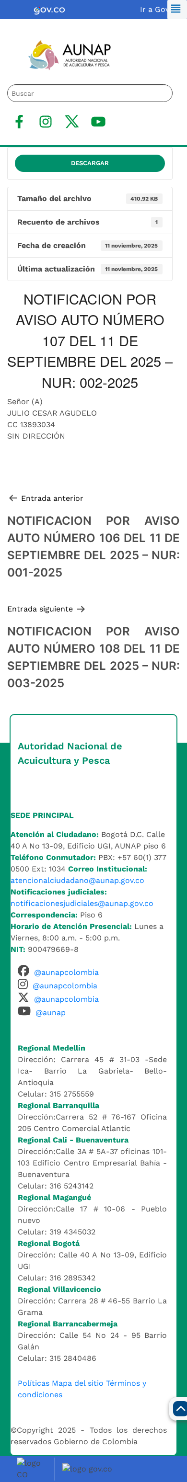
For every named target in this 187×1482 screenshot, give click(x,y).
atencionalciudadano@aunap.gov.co (77, 880)
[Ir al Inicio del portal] (62, 54)
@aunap (50, 1012)
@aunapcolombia (66, 972)
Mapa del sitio (78, 1383)
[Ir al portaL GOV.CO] (89, 1468)
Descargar (90, 163)
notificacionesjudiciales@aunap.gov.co (82, 903)
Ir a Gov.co (160, 9)
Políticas (33, 1383)
